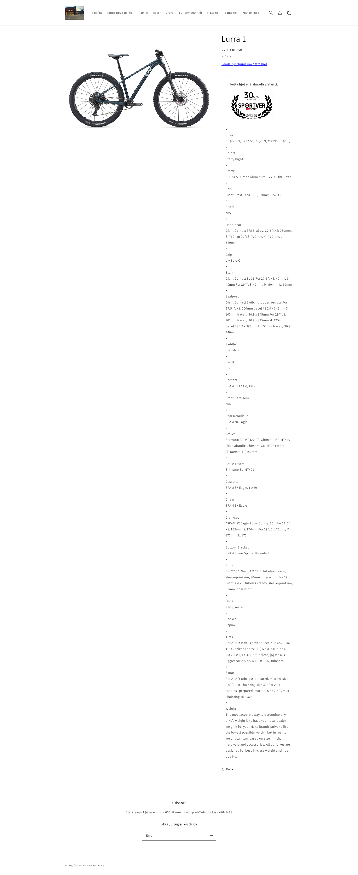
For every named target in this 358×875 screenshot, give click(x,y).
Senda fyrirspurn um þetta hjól (244, 64)
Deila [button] (229, 769)
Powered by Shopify (94, 865)
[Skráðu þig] (211, 835)
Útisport (78, 865)
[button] (271, 12)
